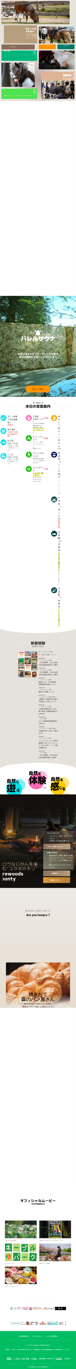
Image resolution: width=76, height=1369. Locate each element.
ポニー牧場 (44, 719)
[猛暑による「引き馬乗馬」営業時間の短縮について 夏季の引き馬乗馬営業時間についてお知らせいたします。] (21, 674)
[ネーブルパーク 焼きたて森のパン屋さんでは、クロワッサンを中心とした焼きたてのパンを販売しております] (28, 674)
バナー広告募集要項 (51, 1336)
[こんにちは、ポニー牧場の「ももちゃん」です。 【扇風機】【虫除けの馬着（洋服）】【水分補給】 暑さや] (34, 668)
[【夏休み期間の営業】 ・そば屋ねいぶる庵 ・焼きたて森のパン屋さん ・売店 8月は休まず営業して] (34, 661)
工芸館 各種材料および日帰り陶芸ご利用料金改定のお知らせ (48, 711)
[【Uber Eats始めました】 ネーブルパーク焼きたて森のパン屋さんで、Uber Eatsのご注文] (21, 661)
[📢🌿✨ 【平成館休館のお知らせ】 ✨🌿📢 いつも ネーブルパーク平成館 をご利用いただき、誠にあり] (21, 668)
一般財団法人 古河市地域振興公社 (43, 1349)
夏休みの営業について (46, 692)
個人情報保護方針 (24, 1336)
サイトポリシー (37, 1336)
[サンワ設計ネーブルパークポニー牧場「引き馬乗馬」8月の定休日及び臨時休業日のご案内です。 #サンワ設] (28, 668)
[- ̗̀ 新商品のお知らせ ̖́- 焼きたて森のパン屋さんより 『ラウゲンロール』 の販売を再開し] (34, 655)
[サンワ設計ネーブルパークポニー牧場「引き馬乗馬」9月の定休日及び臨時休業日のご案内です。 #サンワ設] (21, 655)
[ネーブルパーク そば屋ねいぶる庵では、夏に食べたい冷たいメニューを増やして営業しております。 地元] (34, 674)
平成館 (53, 697)
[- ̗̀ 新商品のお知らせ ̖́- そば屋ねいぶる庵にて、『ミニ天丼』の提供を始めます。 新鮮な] (28, 661)
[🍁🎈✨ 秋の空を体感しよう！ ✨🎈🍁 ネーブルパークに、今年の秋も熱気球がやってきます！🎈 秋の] (28, 655)
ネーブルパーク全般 (46, 660)
